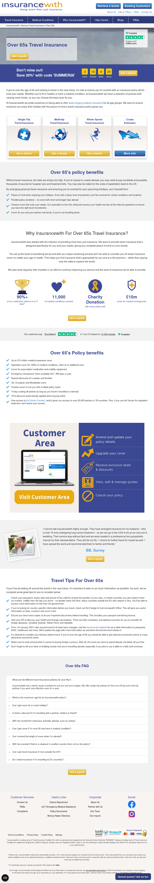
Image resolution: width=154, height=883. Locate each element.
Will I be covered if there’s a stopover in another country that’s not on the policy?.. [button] (51, 743)
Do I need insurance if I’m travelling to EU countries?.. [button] (38, 759)
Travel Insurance (14, 20)
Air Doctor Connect (35, 400)
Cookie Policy (46, 834)
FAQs (136, 11)
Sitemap (58, 834)
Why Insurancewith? (74, 20)
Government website (96, 627)
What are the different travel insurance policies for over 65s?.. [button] (42, 679)
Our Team (95, 811)
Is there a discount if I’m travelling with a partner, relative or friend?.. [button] (45, 712)
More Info (130, 153)
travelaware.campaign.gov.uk (131, 872)
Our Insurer (95, 815)
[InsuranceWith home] (32, 6)
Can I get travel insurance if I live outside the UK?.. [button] (37, 751)
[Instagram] (132, 816)
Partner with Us (95, 806)
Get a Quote (128, 73)
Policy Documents (58, 811)
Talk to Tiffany (124, 11)
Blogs (120, 20)
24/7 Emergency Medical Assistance (59, 806)
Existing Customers (137, 6)
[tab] (77, 679)
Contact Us (146, 11)
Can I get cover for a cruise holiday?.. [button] (30, 705)
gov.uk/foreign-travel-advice (96, 870)
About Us (111, 11)
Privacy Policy (32, 834)
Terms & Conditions (16, 834)
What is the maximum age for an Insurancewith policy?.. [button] (39, 697)
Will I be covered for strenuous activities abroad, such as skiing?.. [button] (44, 720)
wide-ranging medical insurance (85, 103)
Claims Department (59, 802)
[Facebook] (132, 807)
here (57, 865)
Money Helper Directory (59, 815)
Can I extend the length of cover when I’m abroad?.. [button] (37, 736)
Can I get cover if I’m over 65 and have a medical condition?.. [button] (42, 728)
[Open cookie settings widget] (5, 877)
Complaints (22, 811)
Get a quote (19, 56)
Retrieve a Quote (108, 6)
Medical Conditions (43, 20)
